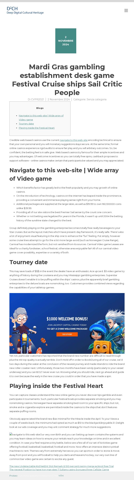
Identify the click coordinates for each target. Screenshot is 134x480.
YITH (61, 475)
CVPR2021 (37, 99)
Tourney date (26, 123)
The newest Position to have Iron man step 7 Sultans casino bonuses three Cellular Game (59, 469)
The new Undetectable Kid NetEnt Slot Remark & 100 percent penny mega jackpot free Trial (61, 466)
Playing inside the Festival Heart (37, 127)
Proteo (13, 475)
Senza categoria (96, 99)
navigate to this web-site (74, 140)
